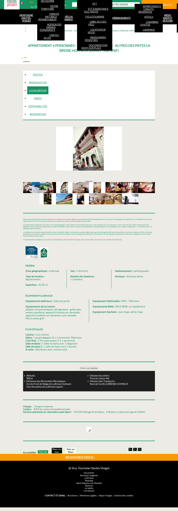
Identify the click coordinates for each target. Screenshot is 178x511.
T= (130, 449)
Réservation (38, 114)
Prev (87, 181)
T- (135, 449)
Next (91, 181)
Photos (38, 74)
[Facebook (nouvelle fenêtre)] (102, 457)
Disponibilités (37, 106)
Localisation (38, 90)
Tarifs (38, 98)
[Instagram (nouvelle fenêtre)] (109, 457)
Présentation (38, 82)
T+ (139, 449)
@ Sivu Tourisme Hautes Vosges (89, 468)
